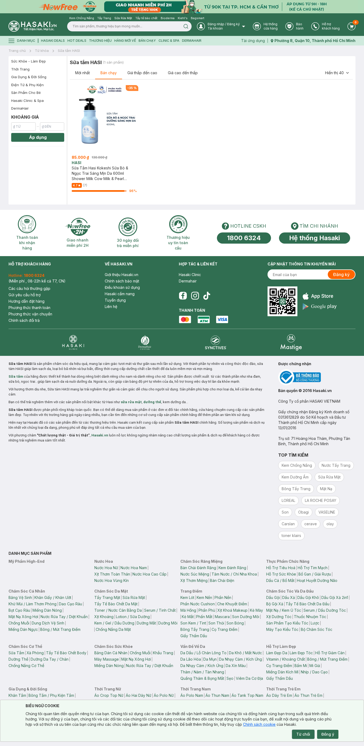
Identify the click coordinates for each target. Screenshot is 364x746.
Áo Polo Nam (191, 695)
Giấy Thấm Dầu (193, 636)
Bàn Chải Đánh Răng (198, 567)
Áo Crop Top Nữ (108, 695)
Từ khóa (42, 50)
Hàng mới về (125, 41)
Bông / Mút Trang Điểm (60, 629)
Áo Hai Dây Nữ (138, 695)
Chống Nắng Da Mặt (113, 629)
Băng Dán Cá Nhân (110, 653)
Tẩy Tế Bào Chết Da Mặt (115, 604)
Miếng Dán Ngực (23, 629)
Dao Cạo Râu (70, 604)
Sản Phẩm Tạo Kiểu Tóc (287, 623)
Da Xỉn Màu (236, 665)
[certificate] (316, 377)
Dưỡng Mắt (146, 623)
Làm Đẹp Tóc (301, 653)
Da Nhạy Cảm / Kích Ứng (240, 659)
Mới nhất (82, 72)
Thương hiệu (100, 41)
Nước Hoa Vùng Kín (111, 580)
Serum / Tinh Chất (160, 610)
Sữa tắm (16, 376)
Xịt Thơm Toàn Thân (112, 574)
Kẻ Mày (256, 610)
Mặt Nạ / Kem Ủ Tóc (283, 610)
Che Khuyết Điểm (232, 604)
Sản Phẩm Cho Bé (26, 92)
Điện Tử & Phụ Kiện (27, 85)
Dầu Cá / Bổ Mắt (280, 580)
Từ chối (303, 734)
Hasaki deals (53, 41)
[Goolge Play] (320, 306)
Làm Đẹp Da (276, 653)
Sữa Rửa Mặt (134, 597)
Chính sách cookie (259, 724)
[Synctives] (216, 342)
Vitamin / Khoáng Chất (285, 659)
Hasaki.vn (99, 435)
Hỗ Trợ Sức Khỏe (281, 574)
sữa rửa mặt (131, 402)
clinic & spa (169, 41)
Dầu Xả (288, 597)
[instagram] (195, 296)
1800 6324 (244, 238)
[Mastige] (291, 342)
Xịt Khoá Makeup (232, 610)
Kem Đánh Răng (232, 567)
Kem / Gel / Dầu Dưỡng (114, 623)
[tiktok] (206, 296)
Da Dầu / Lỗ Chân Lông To (203, 653)
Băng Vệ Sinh (20, 597)
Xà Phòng (35, 653)
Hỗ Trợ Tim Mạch (312, 567)
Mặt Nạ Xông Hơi (23, 616)
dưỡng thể (152, 402)
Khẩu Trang (163, 653)
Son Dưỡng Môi (245, 616)
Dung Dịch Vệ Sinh (48, 623)
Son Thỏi (216, 623)
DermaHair (191, 41)
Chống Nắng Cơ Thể (26, 665)
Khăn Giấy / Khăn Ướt (52, 597)
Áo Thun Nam (217, 695)
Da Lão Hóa (190, 659)
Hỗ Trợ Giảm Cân (330, 653)
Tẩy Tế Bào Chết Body (66, 653)
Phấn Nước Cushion (197, 604)
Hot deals (76, 41)
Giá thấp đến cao (142, 72)
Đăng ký (341, 274)
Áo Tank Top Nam (247, 695)
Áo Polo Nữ (164, 695)
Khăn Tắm (17, 695)
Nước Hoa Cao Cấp (149, 574)
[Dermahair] (144, 342)
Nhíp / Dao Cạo (314, 672)
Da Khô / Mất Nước (245, 653)
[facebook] (183, 296)
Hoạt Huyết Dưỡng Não (317, 580)
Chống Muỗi (19, 623)
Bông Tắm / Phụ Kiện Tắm (51, 695)
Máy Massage (106, 659)
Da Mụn (210, 659)
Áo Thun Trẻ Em (308, 695)
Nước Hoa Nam (133, 567)
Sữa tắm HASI (69, 50)
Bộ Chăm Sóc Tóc (316, 629)
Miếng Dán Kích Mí (282, 672)
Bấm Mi (300, 665)
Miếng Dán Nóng (47, 610)
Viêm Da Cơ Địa (249, 678)
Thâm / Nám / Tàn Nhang (202, 672)
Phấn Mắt (204, 616)
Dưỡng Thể (18, 659)
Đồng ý (327, 734)
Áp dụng (38, 137)
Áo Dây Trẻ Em (279, 695)
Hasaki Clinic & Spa (27, 100)
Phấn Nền (223, 597)
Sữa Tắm (16, 653)
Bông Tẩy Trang (194, 629)
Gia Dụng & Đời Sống (28, 77)
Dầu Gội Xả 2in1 (334, 597)
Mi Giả (314, 665)
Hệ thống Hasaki (314, 238)
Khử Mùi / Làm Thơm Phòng (32, 604)
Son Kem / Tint (193, 623)
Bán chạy (108, 72)
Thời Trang (20, 69)
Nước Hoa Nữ (106, 567)
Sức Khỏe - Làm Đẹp (28, 61)
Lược (315, 623)
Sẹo (230, 678)
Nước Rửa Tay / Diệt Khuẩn (64, 616)
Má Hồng (188, 610)
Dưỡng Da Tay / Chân (49, 659)
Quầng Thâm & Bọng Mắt (202, 678)
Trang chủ (17, 50)
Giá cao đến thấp (183, 72)
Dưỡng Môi (167, 623)
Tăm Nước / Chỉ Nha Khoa (234, 574)
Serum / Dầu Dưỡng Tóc (325, 610)
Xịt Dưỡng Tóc (279, 616)
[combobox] (337, 73)
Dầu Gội (273, 597)
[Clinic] (73, 342)
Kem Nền (204, 597)
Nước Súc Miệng (194, 574)
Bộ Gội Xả (274, 604)
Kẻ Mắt (188, 616)
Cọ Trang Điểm (224, 629)
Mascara (222, 616)
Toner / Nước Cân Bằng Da (118, 610)
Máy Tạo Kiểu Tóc (282, 629)
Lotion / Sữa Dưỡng (133, 616)
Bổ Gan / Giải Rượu (314, 574)
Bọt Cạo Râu (19, 610)
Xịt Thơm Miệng (194, 580)
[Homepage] (32, 26)
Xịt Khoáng (104, 616)
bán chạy (147, 41)
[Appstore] (320, 296)
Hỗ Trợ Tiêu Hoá (280, 567)
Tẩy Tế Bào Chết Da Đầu (307, 604)
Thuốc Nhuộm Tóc (310, 616)
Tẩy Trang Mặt (107, 597)
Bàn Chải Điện (222, 580)
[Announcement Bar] (182, 6)
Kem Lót (187, 597)
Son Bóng (235, 623)
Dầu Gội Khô (308, 597)
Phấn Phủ (207, 610)
